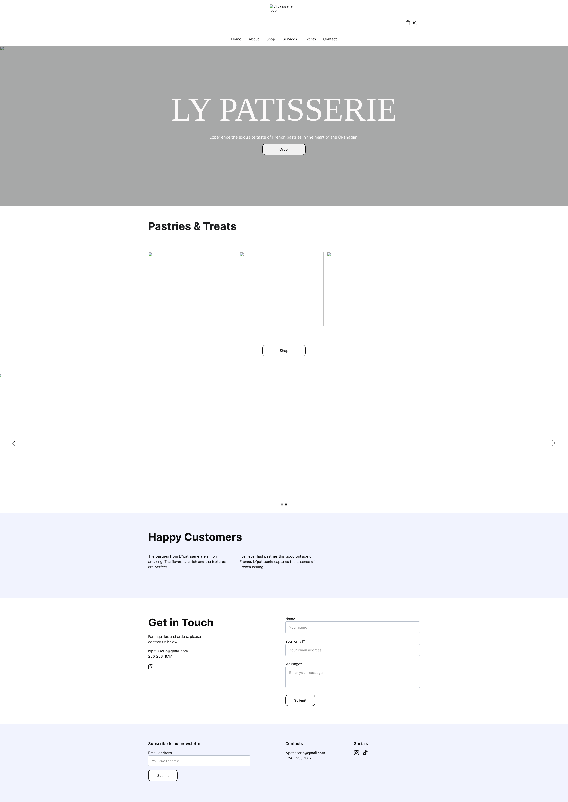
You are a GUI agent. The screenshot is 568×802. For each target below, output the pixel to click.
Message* (293, 664)
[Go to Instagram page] (150, 666)
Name (290, 619)
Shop (270, 39)
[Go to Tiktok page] (365, 752)
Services (290, 39)
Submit (300, 700)
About (254, 39)
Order (284, 149)
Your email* (295, 641)
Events (310, 39)
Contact (330, 39)
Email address (160, 753)
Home (236, 39)
